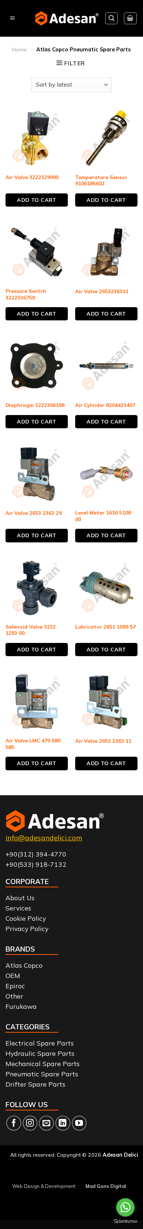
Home (19, 49)
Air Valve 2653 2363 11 (103, 741)
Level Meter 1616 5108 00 (103, 515)
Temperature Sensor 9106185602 (101, 180)
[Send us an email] (46, 1123)
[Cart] (130, 18)
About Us (20, 898)
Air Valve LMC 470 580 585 (33, 743)
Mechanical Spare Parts (43, 1063)
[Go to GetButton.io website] (125, 1221)
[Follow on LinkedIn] (62, 1123)
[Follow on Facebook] (13, 1123)
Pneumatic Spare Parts (42, 1074)
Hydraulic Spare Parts (40, 1053)
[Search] (111, 18)
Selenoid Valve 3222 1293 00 (31, 629)
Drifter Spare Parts (35, 1084)
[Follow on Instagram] (30, 1123)
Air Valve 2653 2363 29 (34, 513)
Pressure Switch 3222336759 (26, 294)
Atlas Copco (24, 965)
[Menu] (12, 18)
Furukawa (21, 1006)
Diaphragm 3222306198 (35, 405)
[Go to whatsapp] (125, 1207)
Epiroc (15, 986)
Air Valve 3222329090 (32, 177)
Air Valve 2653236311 (101, 291)
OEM (13, 975)
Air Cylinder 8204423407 (105, 405)
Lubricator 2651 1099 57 (105, 626)
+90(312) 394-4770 (36, 854)
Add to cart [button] (36, 200)
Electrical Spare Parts (40, 1043)
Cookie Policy (26, 918)
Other (14, 996)
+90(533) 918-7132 (36, 864)
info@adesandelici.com (44, 837)
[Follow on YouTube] (79, 1123)
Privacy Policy (27, 928)
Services (18, 908)
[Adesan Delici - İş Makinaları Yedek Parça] (67, 18)
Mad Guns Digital (105, 1186)
